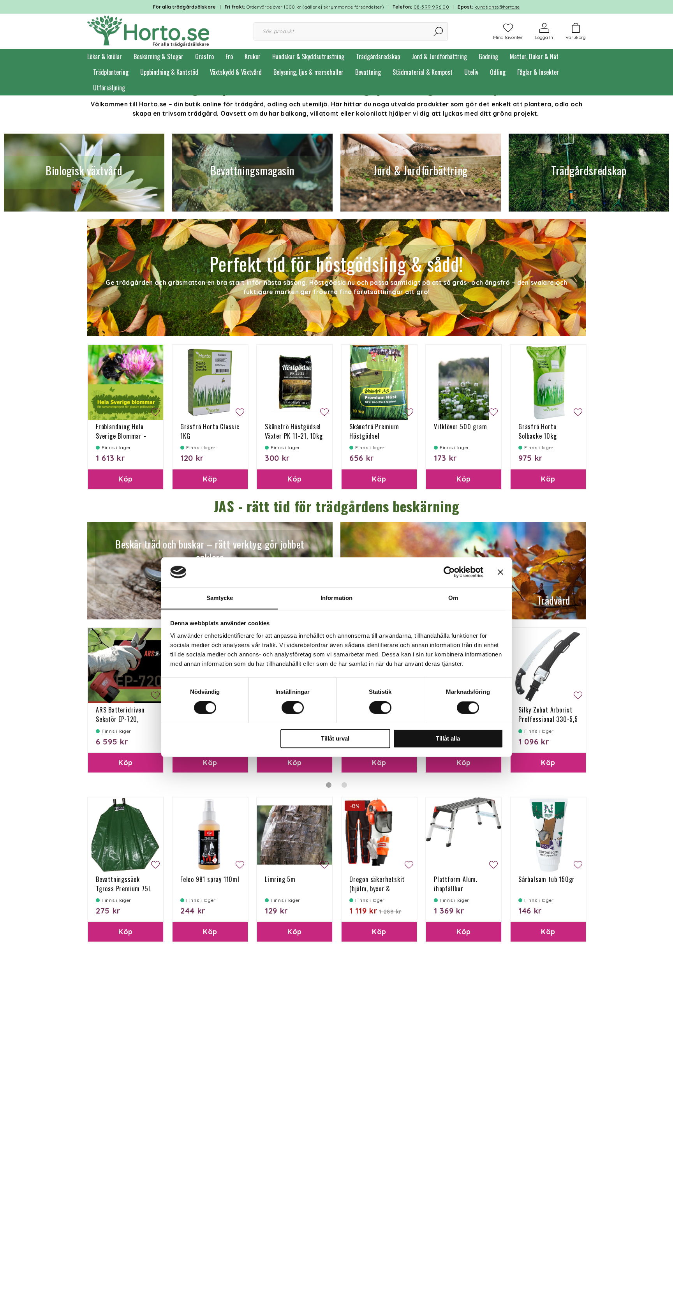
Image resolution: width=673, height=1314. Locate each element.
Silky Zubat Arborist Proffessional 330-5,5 (548, 714)
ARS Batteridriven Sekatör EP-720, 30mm (120, 719)
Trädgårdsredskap (378, 56)
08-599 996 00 (431, 7)
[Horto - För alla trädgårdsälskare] (148, 30)
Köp (125, 478)
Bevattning (368, 72)
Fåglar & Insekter (538, 72)
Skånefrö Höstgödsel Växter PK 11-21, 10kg (294, 431)
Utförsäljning (109, 87)
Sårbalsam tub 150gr (546, 879)
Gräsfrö (204, 56)
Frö (229, 56)
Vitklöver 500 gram (460, 426)
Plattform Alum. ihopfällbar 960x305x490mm (457, 889)
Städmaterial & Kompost (423, 72)
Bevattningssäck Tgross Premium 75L (123, 884)
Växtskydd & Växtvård (236, 72)
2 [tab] (344, 785)
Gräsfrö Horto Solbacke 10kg (537, 431)
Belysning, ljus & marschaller (308, 72)
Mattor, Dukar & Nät (534, 56)
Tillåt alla (448, 738)
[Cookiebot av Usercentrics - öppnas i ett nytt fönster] (449, 572)
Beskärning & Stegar (158, 56)
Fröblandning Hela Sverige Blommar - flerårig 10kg (121, 436)
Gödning (488, 56)
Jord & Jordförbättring (439, 56)
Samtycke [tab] (219, 597)
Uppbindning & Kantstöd (169, 72)
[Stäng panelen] (500, 572)
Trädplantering (111, 72)
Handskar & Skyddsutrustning (308, 56)
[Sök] (439, 31)
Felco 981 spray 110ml (210, 879)
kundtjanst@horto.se (497, 7)
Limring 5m (280, 879)
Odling (498, 72)
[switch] (293, 707)
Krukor (253, 56)
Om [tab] (453, 597)
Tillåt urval (335, 738)
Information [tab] (336, 597)
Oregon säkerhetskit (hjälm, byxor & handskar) (377, 889)
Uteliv (471, 72)
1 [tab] (328, 785)
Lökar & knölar (104, 56)
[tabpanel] (125, 700)
